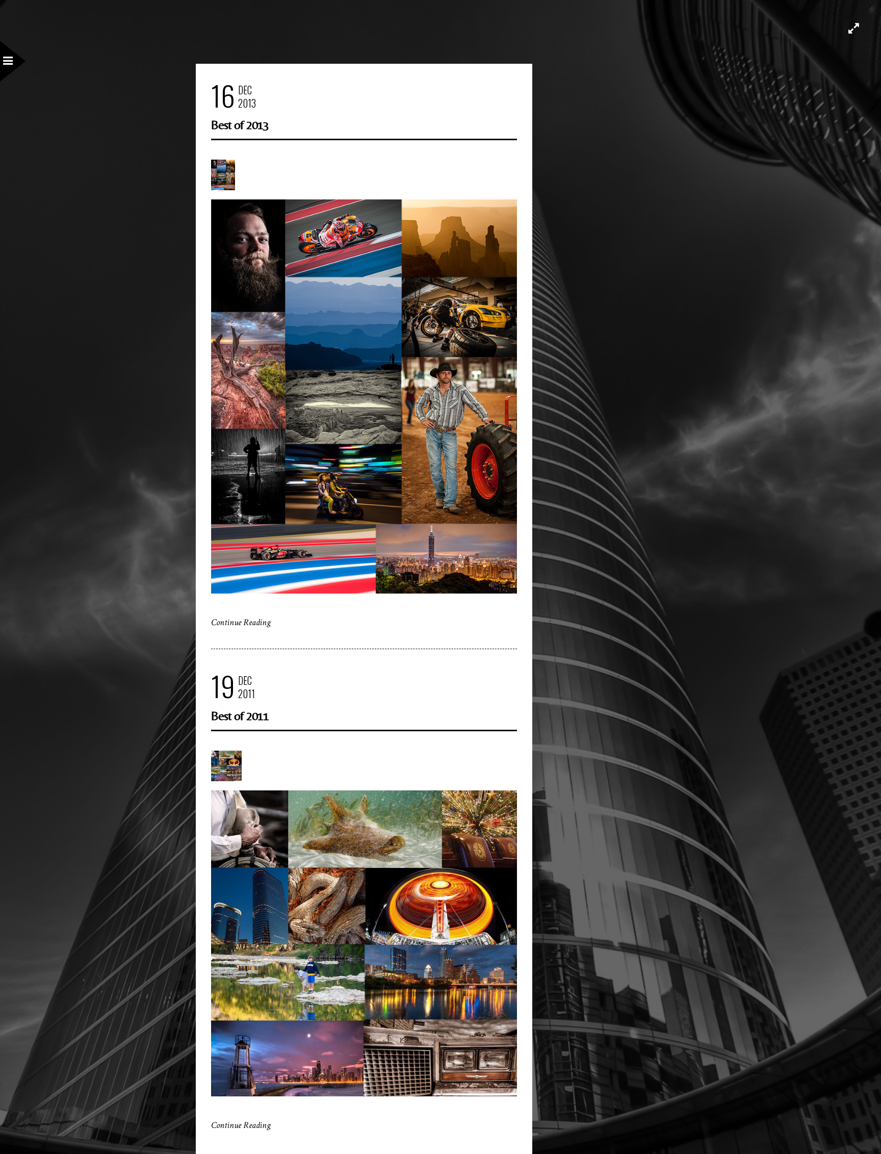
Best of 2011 (240, 716)
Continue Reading (241, 622)
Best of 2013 (240, 125)
